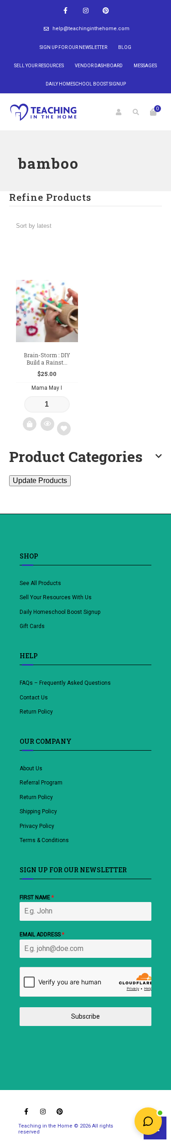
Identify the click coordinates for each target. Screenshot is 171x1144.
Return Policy (36, 712)
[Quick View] (47, 424)
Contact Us (34, 697)
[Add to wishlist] (64, 428)
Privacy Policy (37, 826)
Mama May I (46, 388)
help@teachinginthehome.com (91, 29)
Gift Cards (32, 626)
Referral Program (41, 782)
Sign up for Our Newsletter (73, 47)
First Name (37, 897)
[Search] (136, 112)
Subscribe (85, 1016)
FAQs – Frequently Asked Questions (65, 683)
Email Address (42, 934)
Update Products (40, 480)
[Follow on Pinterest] (106, 10)
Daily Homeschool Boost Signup (86, 83)
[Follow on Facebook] (66, 10)
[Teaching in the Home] (43, 112)
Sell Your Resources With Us (56, 597)
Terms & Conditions (44, 840)
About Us (31, 768)
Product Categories (76, 456)
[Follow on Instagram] (86, 10)
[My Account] (118, 112)
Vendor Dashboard (99, 65)
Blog (124, 47)
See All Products (40, 583)
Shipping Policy (38, 811)
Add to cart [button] (29, 424)
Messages (145, 65)
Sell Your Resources (39, 65)
